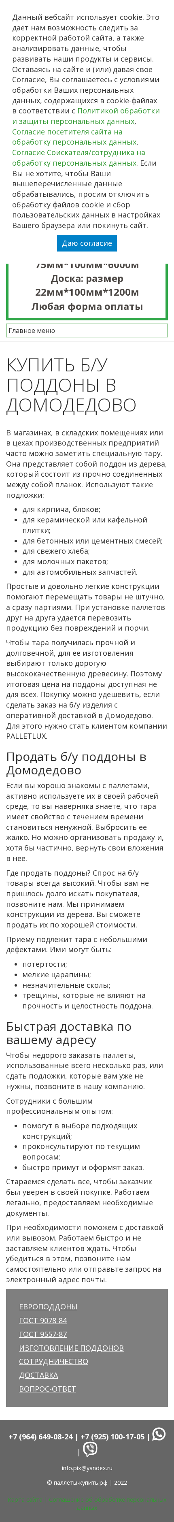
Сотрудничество (53, 1361)
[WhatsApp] (159, 1436)
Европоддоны (48, 1306)
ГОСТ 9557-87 (43, 1334)
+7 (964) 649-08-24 (40, 1436)
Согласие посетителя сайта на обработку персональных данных (74, 137)
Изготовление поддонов (71, 1348)
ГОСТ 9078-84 (43, 1320)
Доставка (38, 1375)
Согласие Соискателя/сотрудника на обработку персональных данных (78, 157)
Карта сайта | (28, 1499)
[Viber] (90, 1452)
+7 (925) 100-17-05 (112, 1436)
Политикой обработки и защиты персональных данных (86, 116)
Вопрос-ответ (47, 1389)
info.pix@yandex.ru (87, 1468)
